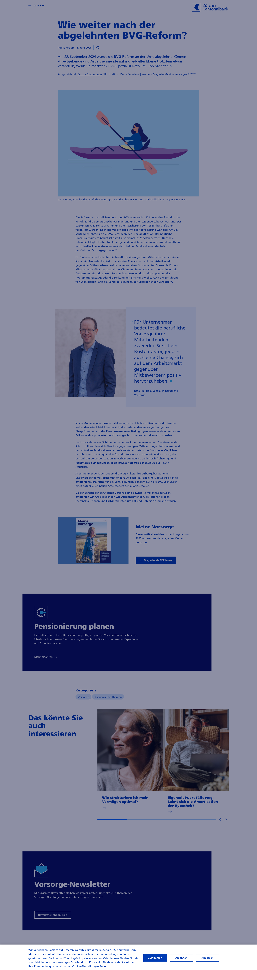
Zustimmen (155, 957)
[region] (128, 957)
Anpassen (207, 957)
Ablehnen (181, 957)
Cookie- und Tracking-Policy (65, 958)
